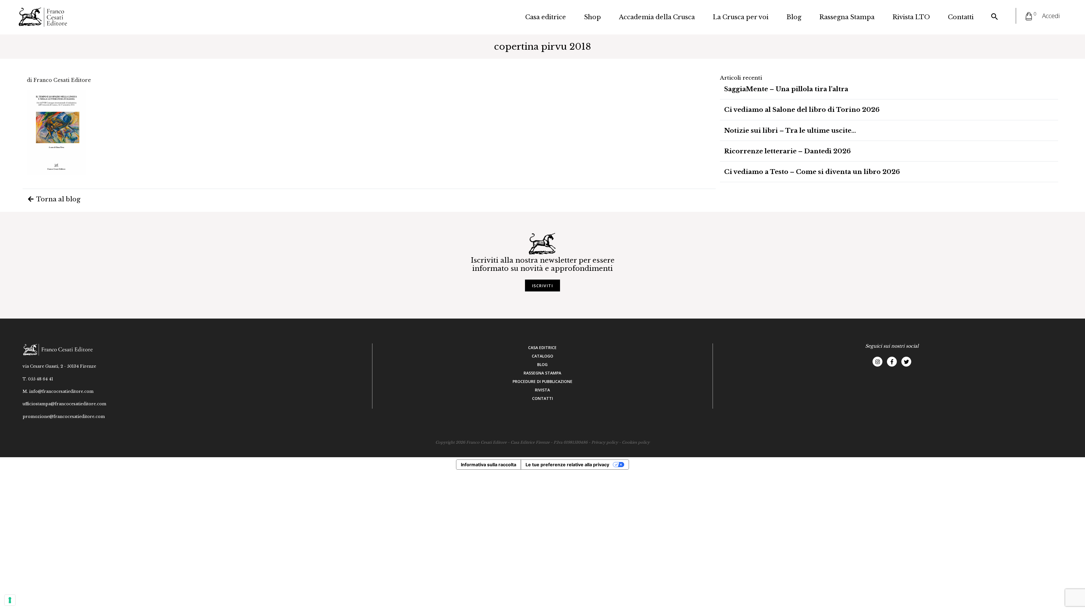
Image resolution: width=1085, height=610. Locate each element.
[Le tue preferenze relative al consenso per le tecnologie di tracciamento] (10, 600)
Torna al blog (58, 199)
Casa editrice (545, 17)
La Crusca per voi (741, 17)
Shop (592, 17)
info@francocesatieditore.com (61, 391)
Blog (794, 17)
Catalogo (542, 356)
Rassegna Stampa (846, 17)
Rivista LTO (911, 17)
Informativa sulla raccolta (488, 464)
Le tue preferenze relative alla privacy (567, 464)
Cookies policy (636, 442)
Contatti (961, 17)
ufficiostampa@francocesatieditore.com (64, 403)
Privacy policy (604, 442)
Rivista (542, 390)
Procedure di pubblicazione (542, 381)
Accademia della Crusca (657, 17)
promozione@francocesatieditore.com (64, 416)
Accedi (1051, 15)
